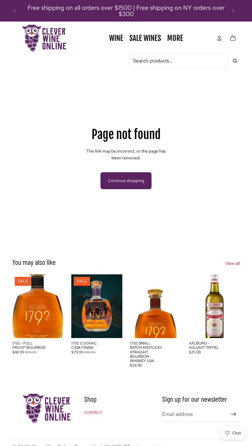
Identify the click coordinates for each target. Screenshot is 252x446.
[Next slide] (233, 11)
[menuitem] (175, 38)
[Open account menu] (219, 38)
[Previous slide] (14, 11)
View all (233, 263)
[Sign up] (233, 414)
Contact (93, 412)
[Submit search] (235, 61)
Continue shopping (126, 180)
